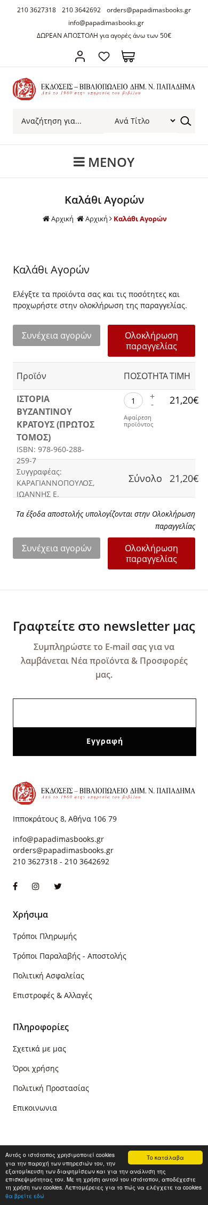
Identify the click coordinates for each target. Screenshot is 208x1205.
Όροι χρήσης (36, 1068)
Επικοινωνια (35, 1108)
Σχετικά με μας (39, 1048)
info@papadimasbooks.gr (106, 22)
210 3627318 (36, 9)
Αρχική (62, 218)
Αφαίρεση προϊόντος (138, 421)
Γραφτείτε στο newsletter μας (104, 625)
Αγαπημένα (104, 56)
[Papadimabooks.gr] (104, 97)
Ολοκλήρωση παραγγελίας (151, 341)
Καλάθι (128, 56)
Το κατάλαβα (165, 1157)
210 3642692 (81, 9)
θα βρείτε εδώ (24, 1196)
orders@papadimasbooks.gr (149, 9)
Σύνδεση (80, 56)
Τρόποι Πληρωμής (45, 936)
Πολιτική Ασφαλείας (48, 975)
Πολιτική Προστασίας (51, 1088)
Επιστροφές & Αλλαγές (52, 995)
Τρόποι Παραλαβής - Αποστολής (69, 956)
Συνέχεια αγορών (57, 335)
